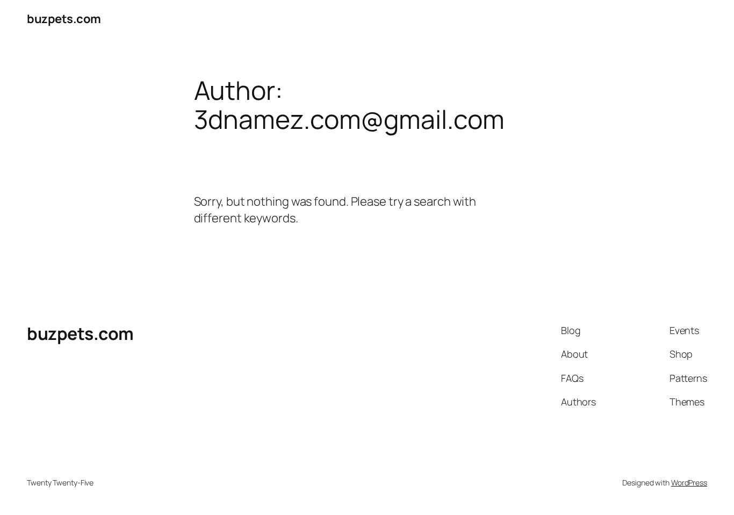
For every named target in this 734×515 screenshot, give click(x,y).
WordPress (689, 482)
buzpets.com (64, 19)
